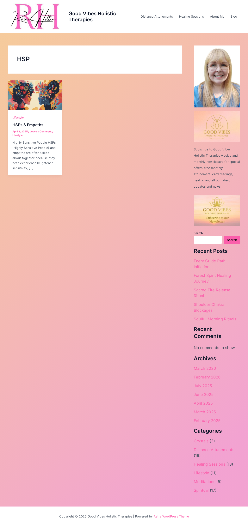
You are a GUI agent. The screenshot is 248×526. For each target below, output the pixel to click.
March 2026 (205, 368)
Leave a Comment (41, 131)
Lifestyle (18, 117)
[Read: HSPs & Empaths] (35, 95)
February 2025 (207, 420)
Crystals (201, 441)
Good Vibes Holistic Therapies (92, 16)
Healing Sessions (191, 16)
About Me (217, 16)
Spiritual (201, 490)
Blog (234, 16)
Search (198, 233)
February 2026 (207, 377)
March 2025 (205, 412)
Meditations (204, 481)
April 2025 (203, 403)
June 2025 (204, 394)
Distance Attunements (157, 16)
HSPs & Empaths (27, 125)
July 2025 (203, 386)
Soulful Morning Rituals (215, 319)
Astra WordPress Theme (171, 516)
